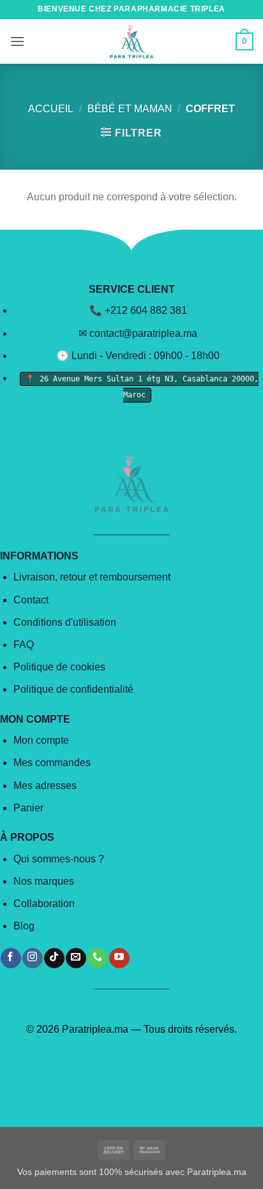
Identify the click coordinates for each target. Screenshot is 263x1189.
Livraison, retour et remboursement (91, 577)
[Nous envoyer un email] (76, 958)
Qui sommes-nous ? (58, 858)
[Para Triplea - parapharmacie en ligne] (131, 41)
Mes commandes (52, 762)
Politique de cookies (59, 666)
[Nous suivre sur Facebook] (10, 958)
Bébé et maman (129, 108)
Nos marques (43, 881)
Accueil (50, 108)
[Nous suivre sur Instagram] (32, 958)
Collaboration (44, 903)
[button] (17, 41)
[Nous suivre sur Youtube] (119, 958)
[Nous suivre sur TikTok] (54, 958)
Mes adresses (45, 785)
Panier (28, 807)
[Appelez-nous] (97, 958)
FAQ (23, 644)
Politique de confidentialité (73, 689)
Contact (31, 599)
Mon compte (41, 740)
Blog (23, 925)
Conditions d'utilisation (64, 622)
